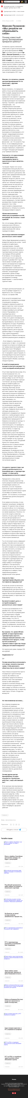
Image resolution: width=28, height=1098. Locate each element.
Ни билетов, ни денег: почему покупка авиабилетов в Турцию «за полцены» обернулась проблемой (13, 915)
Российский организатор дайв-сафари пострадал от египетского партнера (13, 886)
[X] (16, 824)
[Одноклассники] (13, 824)
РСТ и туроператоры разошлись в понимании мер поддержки (13, 943)
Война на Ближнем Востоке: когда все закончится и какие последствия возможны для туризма (14, 1001)
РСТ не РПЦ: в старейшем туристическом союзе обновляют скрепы (13, 1058)
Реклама (14, 1079)
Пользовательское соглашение (14, 1090)
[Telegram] (19, 824)
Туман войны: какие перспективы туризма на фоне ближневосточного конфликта (13, 972)
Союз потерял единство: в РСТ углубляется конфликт (13, 1028)
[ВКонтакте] (11, 824)
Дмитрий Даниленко (8, 820)
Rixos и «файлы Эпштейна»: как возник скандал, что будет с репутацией (14, 858)
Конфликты (4, 815)
